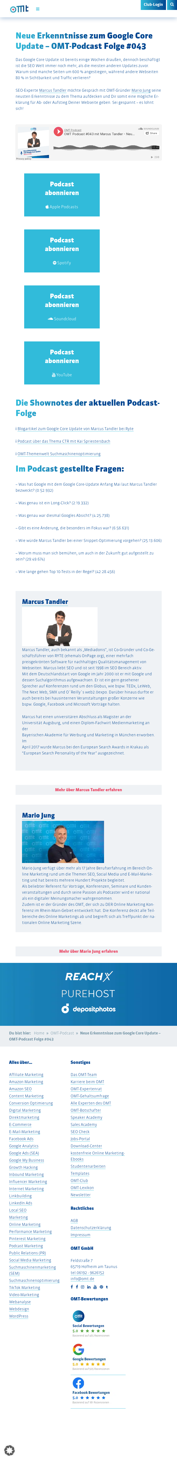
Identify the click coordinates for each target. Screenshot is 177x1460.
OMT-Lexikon (82, 1187)
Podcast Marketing (26, 1245)
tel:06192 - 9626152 (87, 1272)
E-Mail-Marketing (24, 1131)
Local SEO (18, 1210)
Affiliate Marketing (26, 1074)
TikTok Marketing (24, 1287)
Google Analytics (23, 1145)
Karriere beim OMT (87, 1081)
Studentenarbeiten (88, 1166)
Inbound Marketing (26, 1174)
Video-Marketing (24, 1294)
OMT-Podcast (62, 1033)
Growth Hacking (23, 1167)
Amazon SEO (20, 1088)
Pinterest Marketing (27, 1238)
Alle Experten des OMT (91, 1103)
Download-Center (86, 1145)
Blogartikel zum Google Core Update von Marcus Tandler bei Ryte (75, 428)
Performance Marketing (30, 1231)
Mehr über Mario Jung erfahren (88, 951)
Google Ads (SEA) (24, 1153)
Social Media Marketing (30, 1260)
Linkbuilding (20, 1195)
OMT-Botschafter (86, 1110)
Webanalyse (20, 1301)
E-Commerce (20, 1124)
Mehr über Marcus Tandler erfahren (88, 789)
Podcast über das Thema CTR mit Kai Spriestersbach (63, 441)
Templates (80, 1173)
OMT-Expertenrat (86, 1088)
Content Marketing (26, 1095)
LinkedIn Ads (20, 1203)
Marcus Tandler (52, 90)
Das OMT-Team (84, 1074)
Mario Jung (141, 90)
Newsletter (81, 1194)
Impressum (80, 1234)
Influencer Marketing (28, 1181)
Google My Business (26, 1160)
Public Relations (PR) (27, 1252)
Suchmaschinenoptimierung (34, 1280)
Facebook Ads (21, 1138)
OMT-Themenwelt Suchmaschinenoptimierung (59, 453)
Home (39, 1033)
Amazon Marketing (26, 1081)
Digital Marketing (25, 1110)
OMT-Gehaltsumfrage (90, 1095)
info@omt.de (82, 1278)
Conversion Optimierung (31, 1103)
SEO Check (80, 1131)
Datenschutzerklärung (91, 1227)
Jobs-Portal (80, 1138)
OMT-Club (79, 1180)
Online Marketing (25, 1224)
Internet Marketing (26, 1188)
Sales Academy (84, 1124)
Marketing (18, 1217)
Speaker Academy (86, 1117)
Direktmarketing (24, 1117)
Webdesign (19, 1308)
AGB (74, 1220)
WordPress (18, 1316)
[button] (9, 1450)
